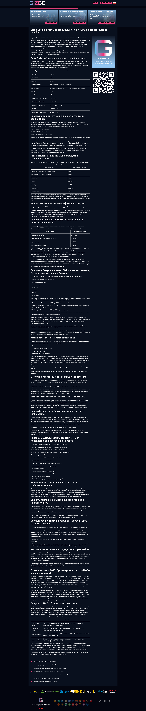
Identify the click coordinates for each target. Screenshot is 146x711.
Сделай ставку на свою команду (103, 23)
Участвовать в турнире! (77, 23)
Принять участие (50, 23)
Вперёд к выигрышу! (103, 57)
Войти (95, 3)
